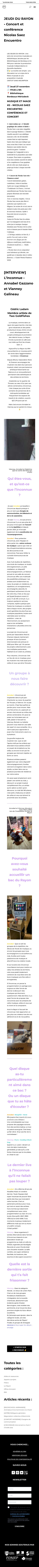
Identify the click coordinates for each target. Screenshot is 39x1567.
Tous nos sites (31, 2)
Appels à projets (10, 1379)
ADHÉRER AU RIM (19, 1451)
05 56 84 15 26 (8, 2)
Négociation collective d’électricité (17, 1416)
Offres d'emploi (10, 1389)
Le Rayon (7, 1386)
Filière (6, 1383)
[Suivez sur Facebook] (13, 1472)
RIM (5, 1392)
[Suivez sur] (25, 1472)
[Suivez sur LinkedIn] (21, 1472)
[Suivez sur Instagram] (17, 1472)
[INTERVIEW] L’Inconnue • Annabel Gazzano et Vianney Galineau (18, 283)
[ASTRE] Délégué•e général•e (14, 1413)
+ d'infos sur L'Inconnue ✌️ (19, 1348)
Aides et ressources (11, 1376)
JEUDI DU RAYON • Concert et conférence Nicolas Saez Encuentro (18, 29)
